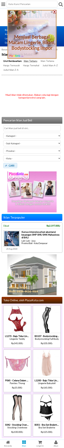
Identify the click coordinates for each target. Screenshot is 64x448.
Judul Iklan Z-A (11, 69)
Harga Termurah (11, 65)
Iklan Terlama (47, 61)
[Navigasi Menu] (3, 4)
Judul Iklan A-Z (50, 65)
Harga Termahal (31, 65)
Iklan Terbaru (30, 61)
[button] (10, 165)
